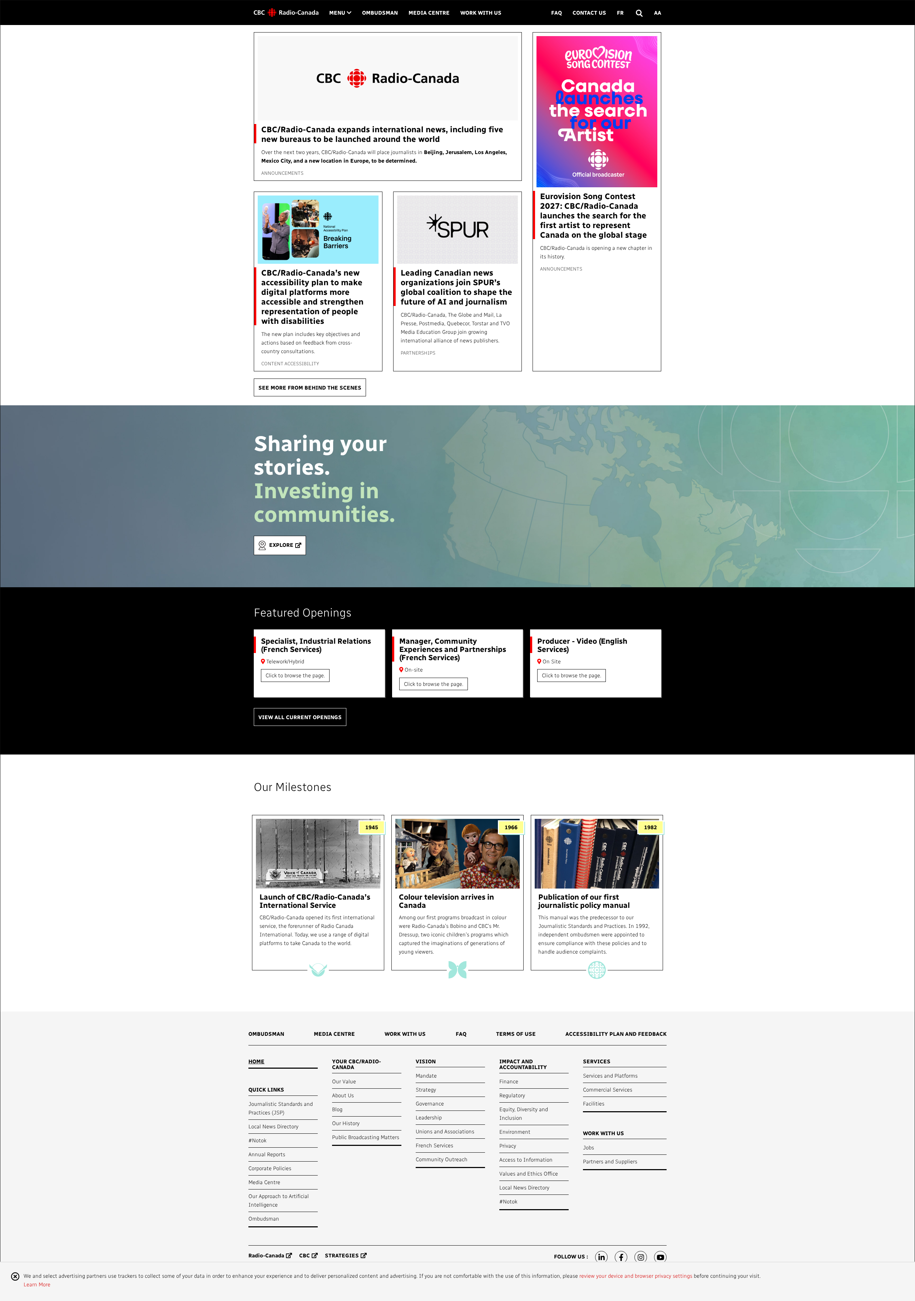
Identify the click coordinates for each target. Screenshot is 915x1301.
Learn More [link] (37, 1284)
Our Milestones (293, 786)
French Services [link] (434, 1145)
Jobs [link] (588, 1147)
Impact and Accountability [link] (523, 1064)
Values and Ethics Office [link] (528, 1173)
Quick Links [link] (266, 1089)
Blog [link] (337, 1109)
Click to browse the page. (295, 675)
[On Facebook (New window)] (621, 1257)
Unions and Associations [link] (445, 1131)
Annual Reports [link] (266, 1154)
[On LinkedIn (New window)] (601, 1257)
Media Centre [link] (429, 12)
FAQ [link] (556, 12)
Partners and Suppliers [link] (610, 1161)
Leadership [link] (429, 1117)
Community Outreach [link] (442, 1159)
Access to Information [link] (526, 1159)
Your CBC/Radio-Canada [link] (356, 1064)
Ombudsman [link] (380, 12)
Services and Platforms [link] (610, 1075)
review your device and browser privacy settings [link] (635, 1275)
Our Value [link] (344, 1081)
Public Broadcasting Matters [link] (365, 1137)
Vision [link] (426, 1061)
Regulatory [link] (512, 1095)
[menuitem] (266, 1036)
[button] (638, 12)
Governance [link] (430, 1103)
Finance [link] (508, 1081)
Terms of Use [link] (516, 1033)
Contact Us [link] (589, 12)
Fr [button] (620, 12)
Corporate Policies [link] (269, 1168)
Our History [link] (346, 1123)
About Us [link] (343, 1095)
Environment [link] (514, 1131)
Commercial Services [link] (607, 1089)
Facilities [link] (593, 1103)
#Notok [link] (257, 1140)
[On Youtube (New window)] (660, 1257)
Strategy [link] (426, 1089)
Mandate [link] (426, 1075)
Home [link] (256, 1061)
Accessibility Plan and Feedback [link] (616, 1033)
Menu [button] (340, 12)
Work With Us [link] (480, 12)
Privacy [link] (507, 1145)
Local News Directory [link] (273, 1126)
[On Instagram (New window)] (640, 1257)
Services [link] (596, 1061)
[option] (318, 892)
